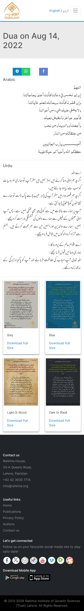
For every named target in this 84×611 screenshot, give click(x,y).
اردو (65, 11)
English (54, 11)
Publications (12, 511)
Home (7, 505)
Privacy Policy (13, 518)
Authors (8, 524)
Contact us (11, 530)
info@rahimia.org (15, 486)
